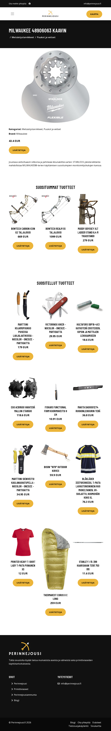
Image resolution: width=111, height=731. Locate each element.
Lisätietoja (19, 150)
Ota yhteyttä (84, 722)
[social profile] (30, 3)
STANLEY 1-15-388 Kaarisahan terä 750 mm (88, 565)
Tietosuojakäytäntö (78, 726)
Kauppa (94, 14)
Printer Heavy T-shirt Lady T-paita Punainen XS (23, 565)
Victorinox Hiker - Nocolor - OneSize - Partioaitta (55, 328)
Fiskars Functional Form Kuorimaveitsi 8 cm (55, 410)
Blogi (16, 700)
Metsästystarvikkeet (23, 37)
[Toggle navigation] (12, 13)
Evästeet (96, 722)
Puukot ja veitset (46, 37)
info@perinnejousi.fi (92, 3)
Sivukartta (96, 726)
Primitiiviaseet (21, 689)
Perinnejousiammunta (25, 694)
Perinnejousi (20, 683)
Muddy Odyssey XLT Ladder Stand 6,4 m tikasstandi (88, 232)
